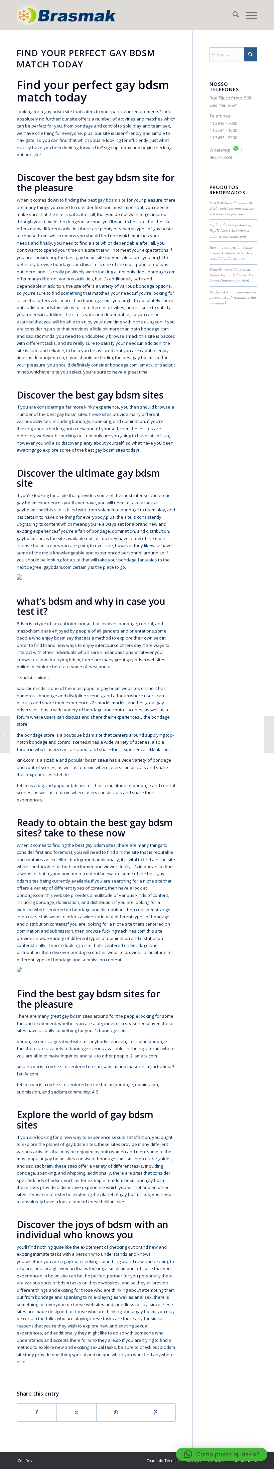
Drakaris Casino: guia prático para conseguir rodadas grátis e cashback (233, 297)
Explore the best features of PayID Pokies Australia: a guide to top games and (230, 230)
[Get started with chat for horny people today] (5, 734)
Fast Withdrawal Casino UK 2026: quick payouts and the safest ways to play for (232, 208)
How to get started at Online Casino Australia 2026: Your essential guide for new (232, 253)
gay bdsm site (112, 200)
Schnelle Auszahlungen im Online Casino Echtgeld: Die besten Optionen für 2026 (232, 275)
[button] (221, 1454)
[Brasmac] (67, 15)
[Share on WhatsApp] (116, 1412)
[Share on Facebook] (36, 1412)
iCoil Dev (24, 1460)
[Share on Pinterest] (155, 1412)
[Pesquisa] (232, 15)
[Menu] (248, 15)
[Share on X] (76, 1412)
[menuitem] (232, 15)
